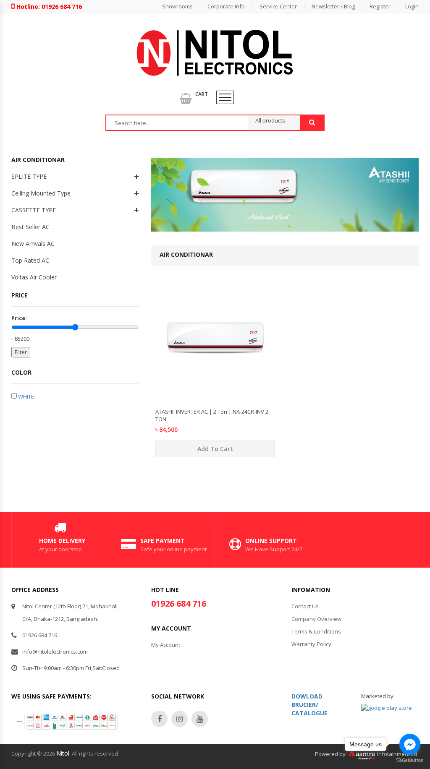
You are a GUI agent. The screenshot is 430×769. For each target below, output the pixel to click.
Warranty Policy (311, 644)
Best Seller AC (30, 227)
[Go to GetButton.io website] (409, 760)
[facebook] (159, 719)
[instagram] (179, 719)
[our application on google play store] (386, 708)
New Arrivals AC (33, 244)
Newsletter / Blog (333, 6)
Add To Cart (215, 449)
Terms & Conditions (316, 631)
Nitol (62, 753)
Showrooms (177, 6)
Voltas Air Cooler (34, 277)
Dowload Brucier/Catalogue (309, 704)
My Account (165, 645)
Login (412, 6)
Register (380, 6)
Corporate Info (226, 6)
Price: (19, 318)
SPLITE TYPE (29, 176)
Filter (21, 352)
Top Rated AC (30, 260)
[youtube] (199, 719)
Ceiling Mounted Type (41, 193)
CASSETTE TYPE (33, 210)
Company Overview (316, 619)
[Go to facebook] (409, 744)
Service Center (278, 6)
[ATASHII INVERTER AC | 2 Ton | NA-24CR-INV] (214, 397)
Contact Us (305, 606)
